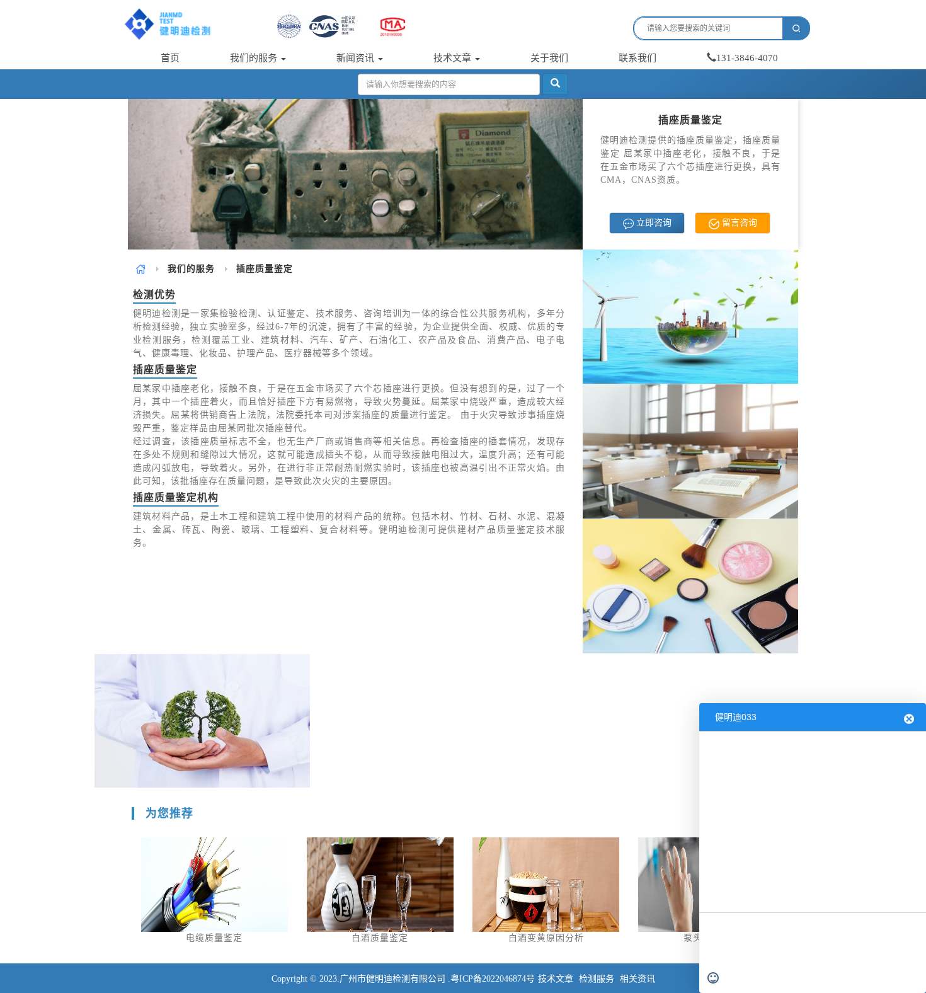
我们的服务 (255, 58)
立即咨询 (653, 222)
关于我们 (549, 58)
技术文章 (453, 58)
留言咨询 (738, 222)
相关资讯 (637, 979)
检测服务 (596, 979)
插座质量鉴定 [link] (264, 268)
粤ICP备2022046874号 (492, 979)
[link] (140, 268)
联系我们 (637, 58)
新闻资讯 (356, 58)
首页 (170, 58)
